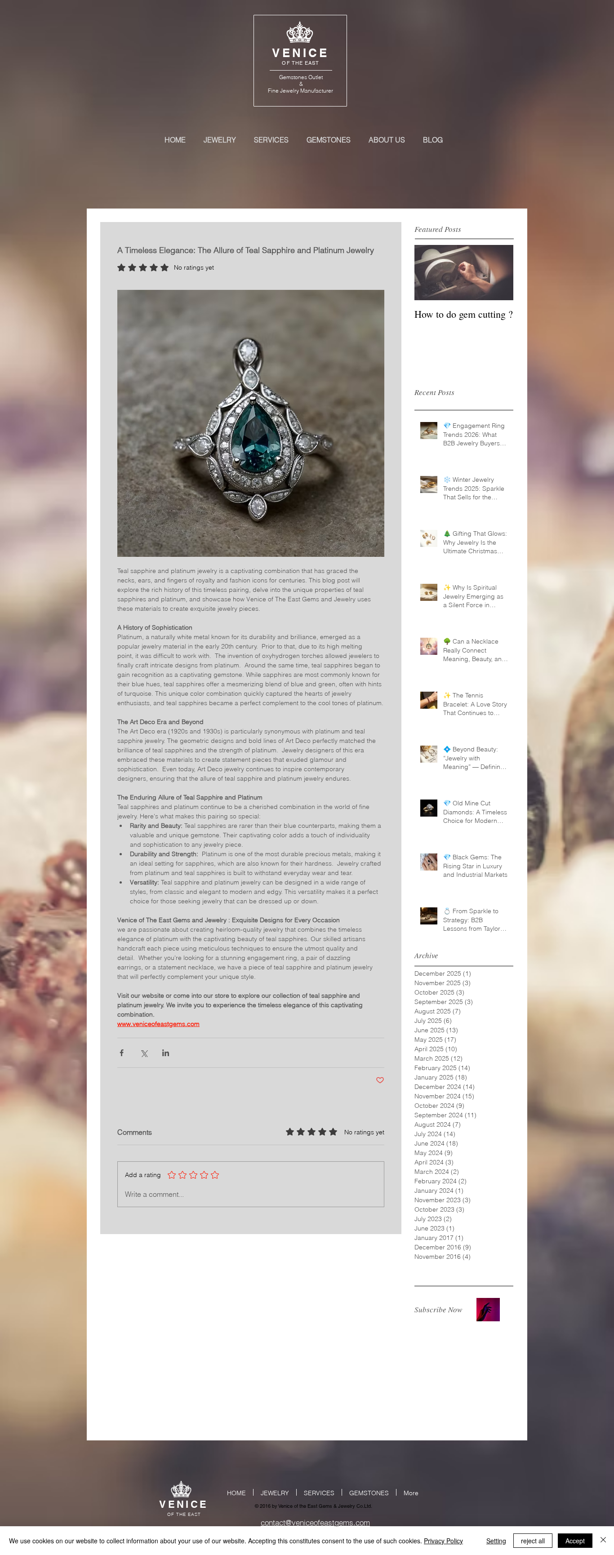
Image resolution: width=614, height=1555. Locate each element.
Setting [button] (496, 1540)
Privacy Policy (443, 1540)
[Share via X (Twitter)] (143, 1053)
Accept (575, 1540)
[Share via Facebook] (121, 1053)
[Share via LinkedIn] (165, 1053)
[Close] (603, 1540)
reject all (533, 1540)
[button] (488, 1309)
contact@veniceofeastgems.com (315, 1522)
